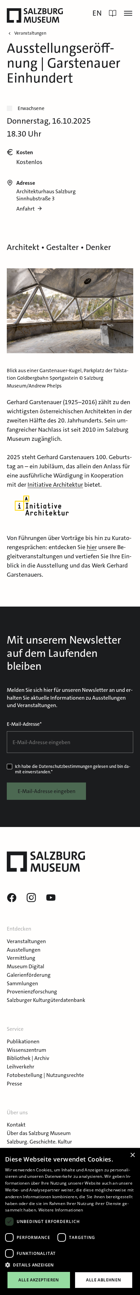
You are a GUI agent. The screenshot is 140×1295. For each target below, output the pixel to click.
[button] (70, 1265)
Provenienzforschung (32, 991)
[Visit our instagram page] (31, 898)
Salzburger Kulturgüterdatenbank (46, 1000)
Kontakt (16, 1124)
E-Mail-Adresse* (24, 724)
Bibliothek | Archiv (28, 1058)
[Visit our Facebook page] (11, 898)
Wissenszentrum (26, 1050)
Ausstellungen (23, 949)
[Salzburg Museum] (35, 15)
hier (92, 547)
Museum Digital (25, 966)
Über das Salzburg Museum (39, 1133)
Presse (14, 1083)
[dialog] (70, 1221)
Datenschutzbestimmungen (65, 766)
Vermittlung (21, 957)
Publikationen (23, 1041)
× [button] (132, 1155)
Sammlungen (22, 983)
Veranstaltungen (26, 941)
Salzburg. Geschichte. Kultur (39, 1141)
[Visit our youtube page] (51, 898)
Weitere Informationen (60, 1210)
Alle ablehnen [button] (103, 1280)
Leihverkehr (20, 1066)
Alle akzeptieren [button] (38, 1280)
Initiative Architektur (55, 485)
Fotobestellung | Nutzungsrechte (45, 1075)
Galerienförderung (29, 974)
